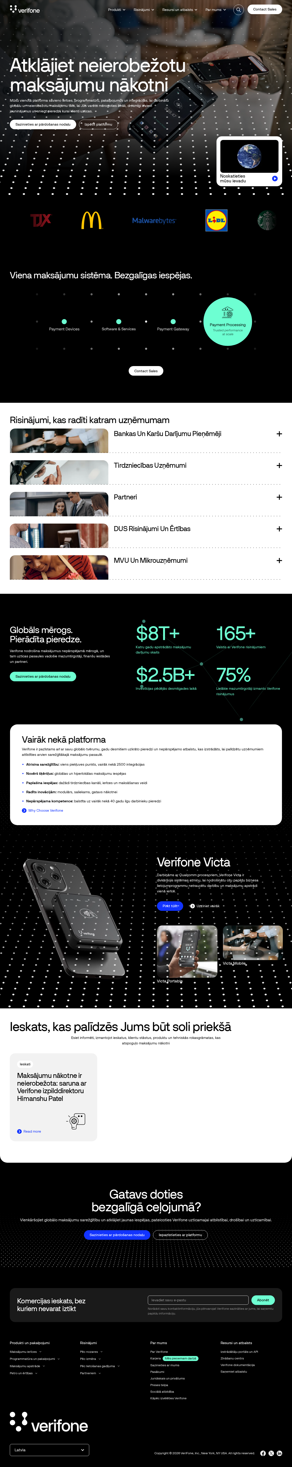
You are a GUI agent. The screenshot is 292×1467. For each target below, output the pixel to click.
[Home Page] (25, 9)
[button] (116, 9)
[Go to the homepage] (49, 1422)
